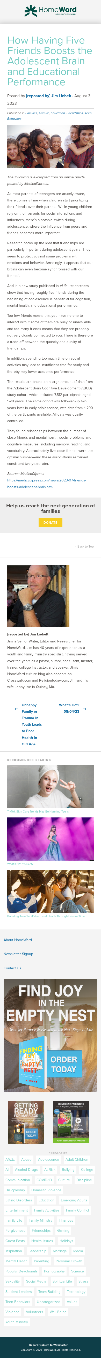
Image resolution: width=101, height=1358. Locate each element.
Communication (17, 1180)
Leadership (37, 1251)
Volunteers (34, 1312)
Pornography (54, 1271)
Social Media (36, 1281)
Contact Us (12, 968)
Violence (12, 1312)
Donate (50, 522)
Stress (83, 1281)
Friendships (75, 113)
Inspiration (13, 1251)
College (87, 1169)
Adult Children (77, 1159)
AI (7, 1169)
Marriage (60, 1251)
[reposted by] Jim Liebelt (48, 96)
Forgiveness (15, 1230)
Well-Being (58, 1312)
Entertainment (16, 1210)
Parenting (41, 1261)
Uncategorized (48, 1302)
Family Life (13, 1220)
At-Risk (49, 1169)
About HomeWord (18, 940)
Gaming (63, 1230)
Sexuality (12, 1281)
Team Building (49, 1292)
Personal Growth (69, 1261)
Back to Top (84, 546)
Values (72, 1302)
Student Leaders (18, 1292)
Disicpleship (15, 1190)
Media (78, 1251)
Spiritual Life (62, 1281)
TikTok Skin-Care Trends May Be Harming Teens (38, 811)
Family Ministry (40, 1220)
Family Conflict (77, 1210)
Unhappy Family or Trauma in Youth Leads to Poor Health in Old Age (28, 724)
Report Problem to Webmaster (48, 1345)
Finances (66, 1220)
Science (77, 1271)
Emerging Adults (74, 1200)
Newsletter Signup (18, 954)
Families (31, 113)
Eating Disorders (18, 1200)
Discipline (84, 1180)
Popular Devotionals (21, 1271)
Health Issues (42, 1241)
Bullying (68, 1169)
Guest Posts (15, 1241)
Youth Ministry (16, 1322)
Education (58, 113)
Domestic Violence (46, 1190)
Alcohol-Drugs (26, 1169)
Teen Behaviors (17, 1302)
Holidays (66, 1241)
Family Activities (47, 1210)
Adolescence (48, 1159)
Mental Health (16, 1261)
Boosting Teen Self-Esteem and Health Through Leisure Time (46, 916)
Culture (44, 113)
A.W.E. (10, 1159)
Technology (76, 1292)
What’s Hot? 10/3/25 (20, 864)
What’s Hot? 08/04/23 (72, 708)
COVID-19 (44, 1180)
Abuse (26, 1159)
